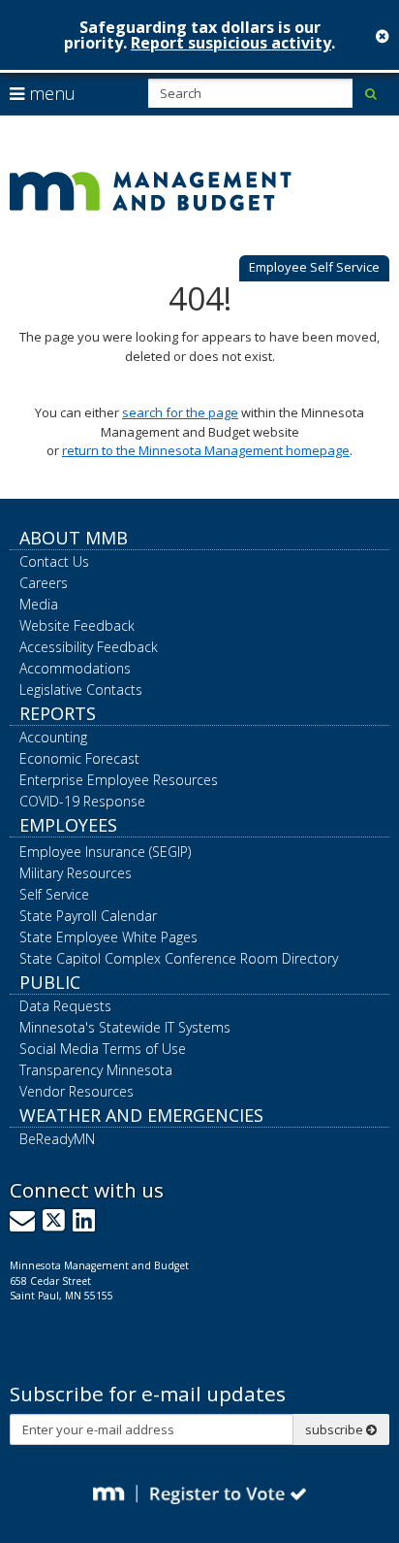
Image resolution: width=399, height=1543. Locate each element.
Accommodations (75, 668)
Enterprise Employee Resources (118, 780)
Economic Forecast (79, 758)
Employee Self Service (314, 267)
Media (38, 604)
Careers (43, 583)
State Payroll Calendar (88, 915)
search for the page (180, 412)
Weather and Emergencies (141, 1115)
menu (50, 93)
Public (49, 982)
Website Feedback (77, 625)
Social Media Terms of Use (102, 1048)
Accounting (53, 737)
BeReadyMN (57, 1139)
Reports (57, 713)
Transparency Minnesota (95, 1070)
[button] (314, 268)
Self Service (54, 894)
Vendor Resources (76, 1091)
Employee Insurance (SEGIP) (105, 851)
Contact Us (54, 561)
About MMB (73, 537)
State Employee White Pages (108, 937)
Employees (68, 825)
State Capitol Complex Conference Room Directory (178, 958)
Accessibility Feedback (88, 647)
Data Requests (65, 1006)
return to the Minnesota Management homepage (206, 450)
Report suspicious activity (231, 42)
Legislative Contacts (80, 689)
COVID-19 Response (82, 801)
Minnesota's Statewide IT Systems (124, 1027)
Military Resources (75, 873)
